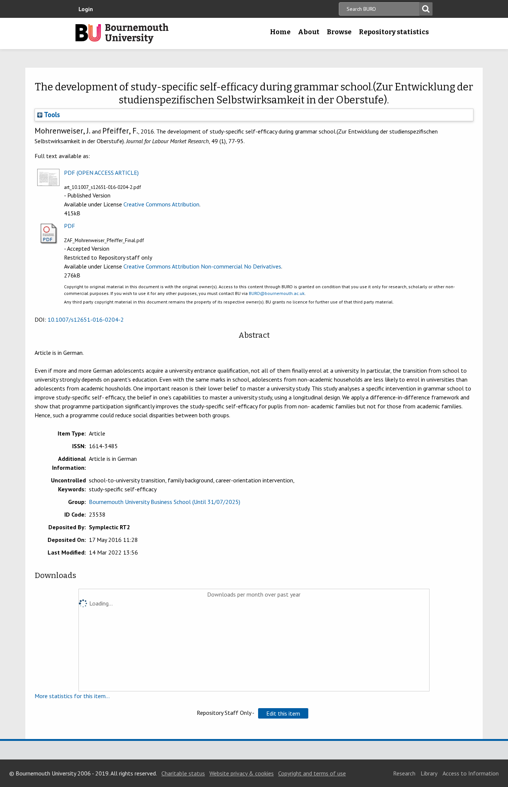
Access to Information (471, 773)
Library (429, 773)
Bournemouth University (121, 33)
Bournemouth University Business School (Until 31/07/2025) (164, 501)
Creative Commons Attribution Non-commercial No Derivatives (202, 266)
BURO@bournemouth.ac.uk (277, 293)
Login (85, 9)
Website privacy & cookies (241, 773)
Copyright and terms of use (312, 773)
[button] (283, 713)
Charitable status (183, 773)
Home (280, 32)
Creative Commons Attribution (161, 204)
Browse (339, 32)
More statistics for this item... (72, 696)
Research (404, 773)
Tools (51, 114)
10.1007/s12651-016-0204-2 (86, 319)
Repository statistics (394, 32)
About (308, 32)
